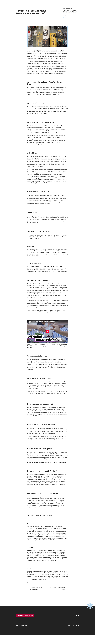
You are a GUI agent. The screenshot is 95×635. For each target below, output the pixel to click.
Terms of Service (75, 625)
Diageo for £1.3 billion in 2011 (34, 538)
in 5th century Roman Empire (56, 159)
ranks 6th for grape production (39, 144)
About (79, 2)
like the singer (31, 455)
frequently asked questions (25, 615)
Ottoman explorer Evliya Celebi (38, 161)
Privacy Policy (67, 625)
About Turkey (32, 582)
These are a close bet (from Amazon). (56, 462)
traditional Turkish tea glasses (46, 433)
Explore (73, 2)
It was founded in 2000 (58, 554)
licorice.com (49, 364)
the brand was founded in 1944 (57, 528)
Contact (85, 2)
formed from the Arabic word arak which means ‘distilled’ (44, 108)
